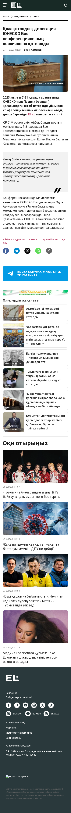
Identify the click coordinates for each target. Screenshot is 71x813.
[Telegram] (17, 705)
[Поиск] (65, 5)
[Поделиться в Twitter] (27, 251)
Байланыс (11, 693)
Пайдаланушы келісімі (19, 697)
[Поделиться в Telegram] (17, 251)
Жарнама (11, 727)
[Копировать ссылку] (49, 251)
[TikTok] (51, 705)
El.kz (31, 114)
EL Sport (17, 713)
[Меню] (5, 5)
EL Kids (37, 713)
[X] (42, 705)
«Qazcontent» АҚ (15, 722)
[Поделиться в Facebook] (6, 251)
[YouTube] (25, 705)
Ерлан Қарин (51, 239)
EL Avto (55, 713)
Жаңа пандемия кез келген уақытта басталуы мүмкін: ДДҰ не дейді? (31, 546)
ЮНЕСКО (34, 239)
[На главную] (16, 5)
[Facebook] (8, 705)
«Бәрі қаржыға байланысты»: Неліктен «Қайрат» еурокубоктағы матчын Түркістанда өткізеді (33, 600)
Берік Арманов (33, 49)
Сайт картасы (14, 737)
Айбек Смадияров (14, 239)
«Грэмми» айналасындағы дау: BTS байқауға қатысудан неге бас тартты (32, 494)
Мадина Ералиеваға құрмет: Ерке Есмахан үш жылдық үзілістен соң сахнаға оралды (30, 657)
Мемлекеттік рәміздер (19, 732)
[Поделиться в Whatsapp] (38, 251)
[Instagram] (34, 705)
